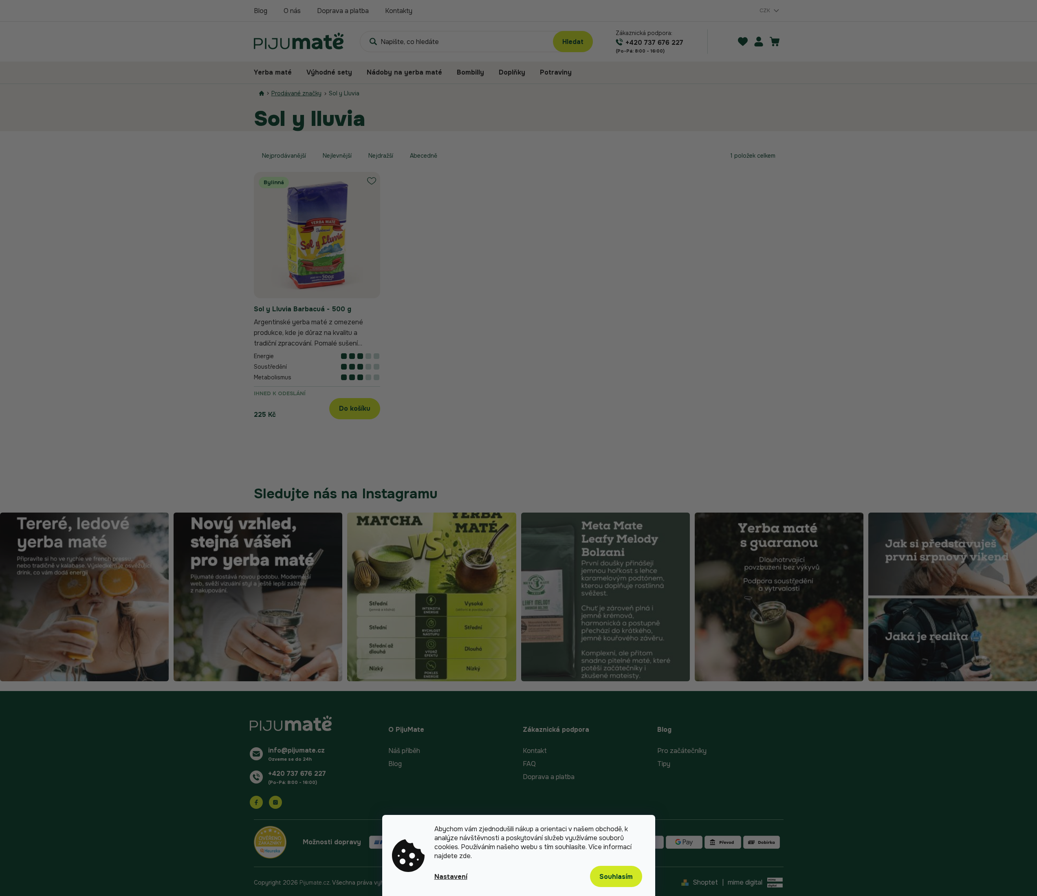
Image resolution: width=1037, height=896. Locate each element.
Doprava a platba (343, 11)
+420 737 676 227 (297, 773)
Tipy (663, 764)
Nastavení (450, 876)
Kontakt (535, 750)
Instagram (275, 802)
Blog (260, 11)
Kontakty (398, 11)
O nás (292, 11)
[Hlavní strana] (261, 93)
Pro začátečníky (682, 750)
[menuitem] (276, 73)
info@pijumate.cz (296, 750)
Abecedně (423, 155)
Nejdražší (380, 155)
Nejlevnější (337, 155)
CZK (766, 10)
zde (465, 856)
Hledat (572, 41)
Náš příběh (404, 750)
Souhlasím (616, 876)
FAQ (529, 764)
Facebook (256, 802)
